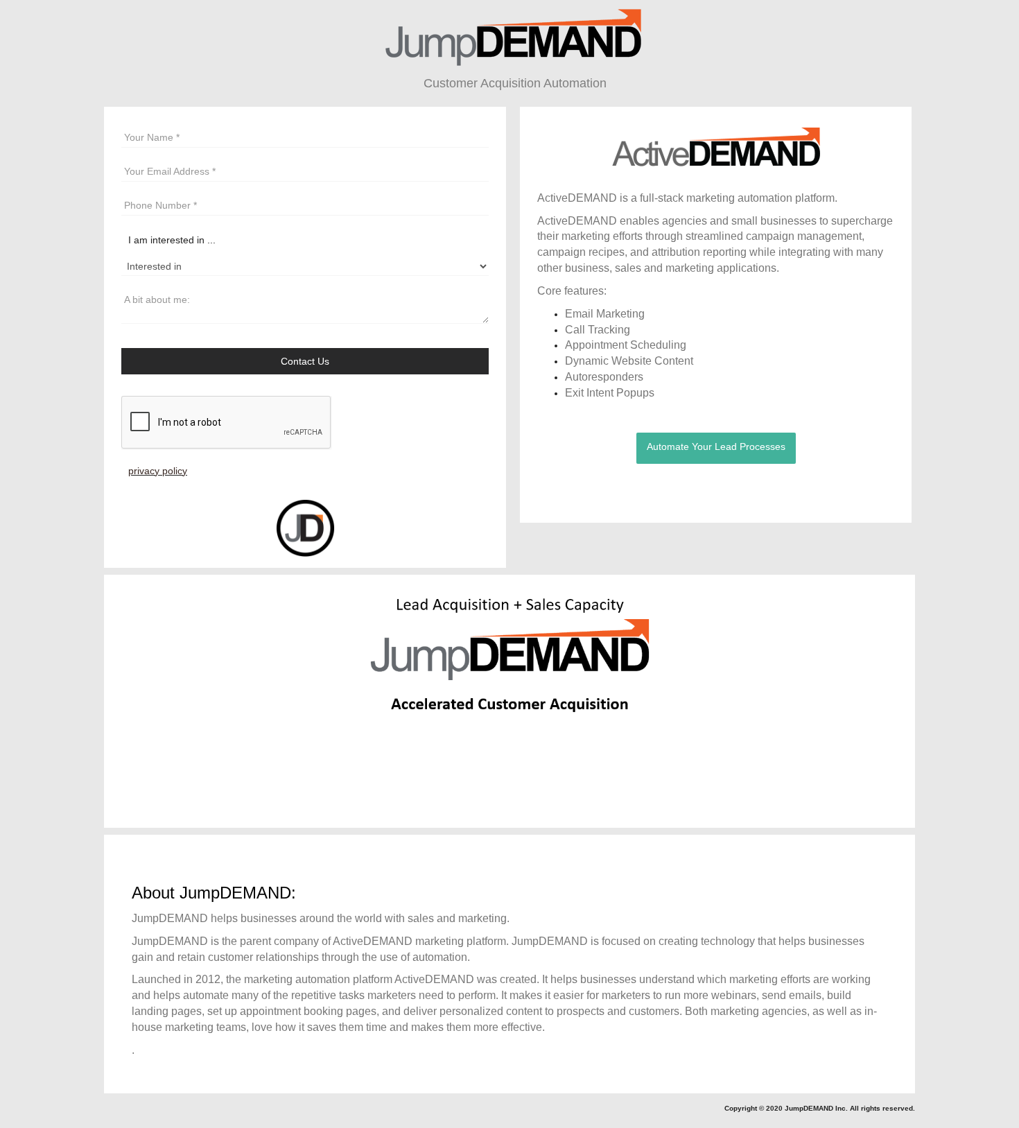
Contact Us (305, 361)
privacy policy (157, 470)
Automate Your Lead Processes (716, 446)
